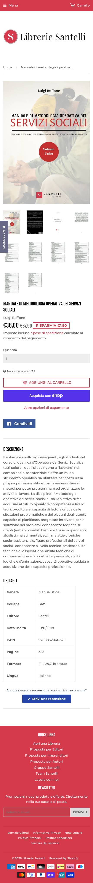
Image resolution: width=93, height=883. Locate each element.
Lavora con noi (47, 779)
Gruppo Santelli (46, 767)
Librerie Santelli (33, 858)
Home (7, 67)
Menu (13, 5)
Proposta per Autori (46, 761)
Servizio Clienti (18, 832)
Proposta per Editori (46, 749)
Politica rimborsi (30, 838)
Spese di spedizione (47, 333)
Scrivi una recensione (51, 700)
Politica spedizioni (59, 838)
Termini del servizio (45, 843)
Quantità (10, 350)
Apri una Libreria (46, 743)
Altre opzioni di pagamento (46, 408)
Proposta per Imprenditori (46, 755)
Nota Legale (73, 832)
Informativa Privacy (47, 832)
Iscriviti (80, 812)
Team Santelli (47, 773)
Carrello (83, 5)
